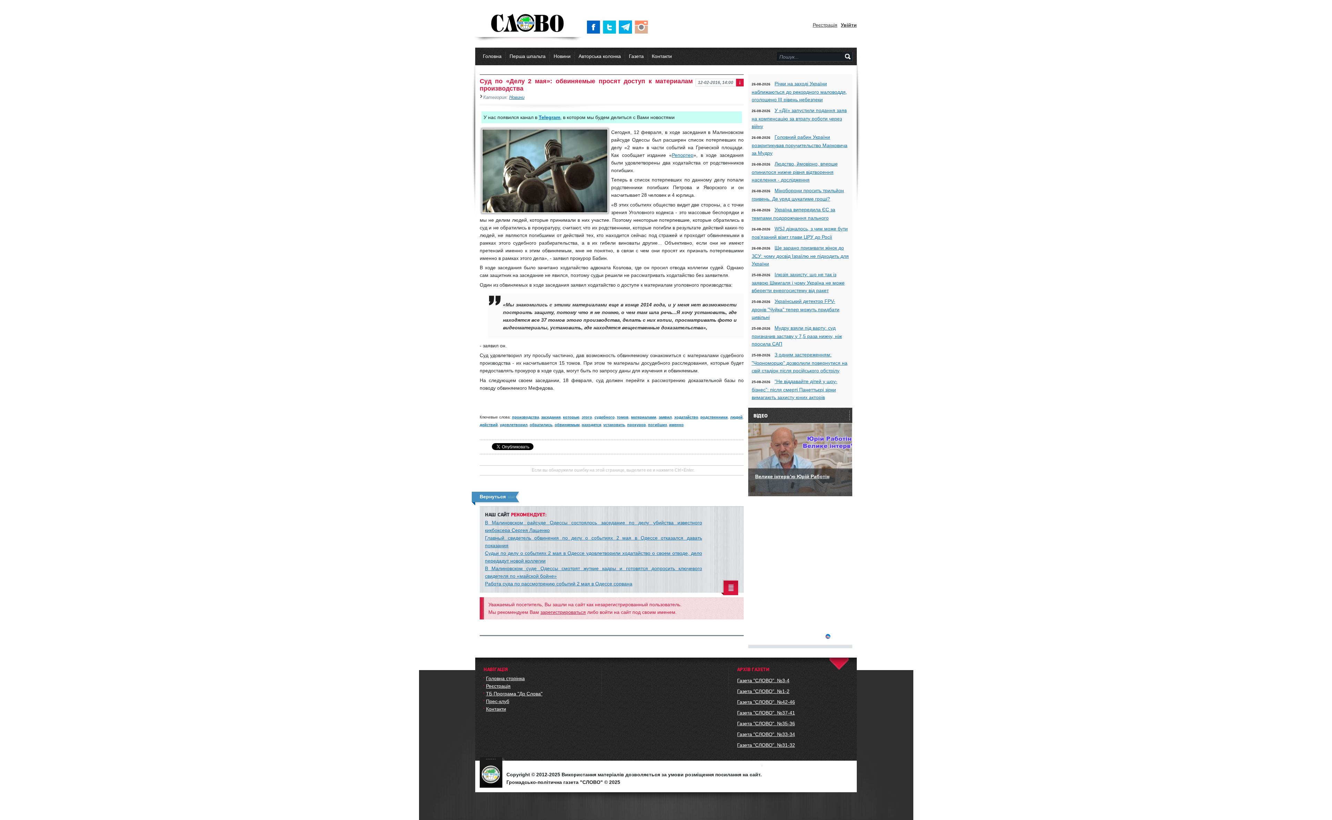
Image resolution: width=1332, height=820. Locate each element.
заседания (551, 417)
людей (736, 417)
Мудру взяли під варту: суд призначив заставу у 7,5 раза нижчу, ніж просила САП (797, 336)
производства (525, 417)
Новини (562, 56)
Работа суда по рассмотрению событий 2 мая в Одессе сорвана (558, 583)
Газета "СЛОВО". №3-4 (763, 680)
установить (614, 425)
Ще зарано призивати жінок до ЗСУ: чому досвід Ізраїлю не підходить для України (800, 256)
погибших (657, 425)
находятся (591, 425)
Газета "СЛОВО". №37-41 (766, 713)
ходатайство (686, 417)
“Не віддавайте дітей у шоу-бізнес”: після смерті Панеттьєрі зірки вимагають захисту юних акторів (794, 389)
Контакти (662, 56)
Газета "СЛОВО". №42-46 (766, 702)
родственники (714, 417)
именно (676, 425)
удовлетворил (514, 425)
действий (489, 425)
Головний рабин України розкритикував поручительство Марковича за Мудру (799, 145)
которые (571, 417)
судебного (605, 417)
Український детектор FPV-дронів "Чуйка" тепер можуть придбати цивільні (795, 309)
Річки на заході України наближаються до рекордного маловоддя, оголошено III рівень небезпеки (799, 91)
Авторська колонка (600, 56)
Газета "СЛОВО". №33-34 (766, 734)
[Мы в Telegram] (627, 27)
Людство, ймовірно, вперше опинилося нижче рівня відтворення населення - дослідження (795, 172)
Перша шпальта (528, 56)
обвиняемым (567, 425)
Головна (492, 56)
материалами (643, 417)
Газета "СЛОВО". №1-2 (763, 691)
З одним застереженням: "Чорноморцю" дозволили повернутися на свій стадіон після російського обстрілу (799, 362)
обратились (541, 425)
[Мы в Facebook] (595, 27)
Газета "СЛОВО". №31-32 (766, 745)
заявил (665, 417)
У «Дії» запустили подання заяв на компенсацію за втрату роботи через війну (799, 118)
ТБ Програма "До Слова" (514, 693)
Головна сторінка (505, 678)
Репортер (682, 155)
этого (587, 417)
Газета (636, 56)
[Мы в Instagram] (643, 27)
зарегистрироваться (563, 612)
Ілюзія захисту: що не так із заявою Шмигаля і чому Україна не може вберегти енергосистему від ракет (798, 282)
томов (623, 417)
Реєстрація (825, 25)
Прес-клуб (497, 701)
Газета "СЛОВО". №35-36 (766, 723)
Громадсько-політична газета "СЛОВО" (528, 23)
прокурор (636, 425)
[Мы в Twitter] (611, 27)
